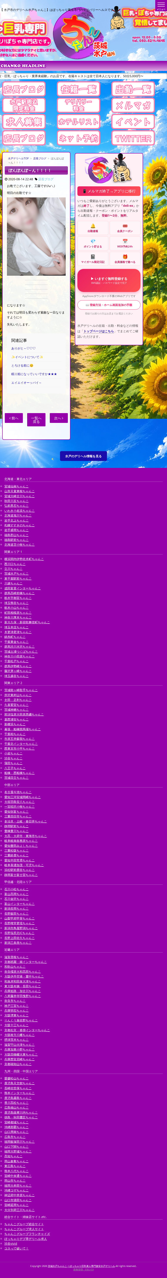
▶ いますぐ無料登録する (109, 280)
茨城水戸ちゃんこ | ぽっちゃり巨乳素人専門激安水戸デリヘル (81, 1266)
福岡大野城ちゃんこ (18, 1151)
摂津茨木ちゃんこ (16, 1040)
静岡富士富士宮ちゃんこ (21, 875)
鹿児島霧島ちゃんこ (18, 1098)
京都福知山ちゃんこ (18, 1064)
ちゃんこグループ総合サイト (24, 1224)
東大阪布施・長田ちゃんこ (22, 986)
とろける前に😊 (22, 365)
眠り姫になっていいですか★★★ (34, 374)
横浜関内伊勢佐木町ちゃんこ (24, 559)
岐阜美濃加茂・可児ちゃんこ (24, 865)
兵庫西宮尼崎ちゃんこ (19, 1059)
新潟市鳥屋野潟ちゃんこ (21, 928)
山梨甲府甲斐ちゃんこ (19, 918)
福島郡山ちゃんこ (16, 535)
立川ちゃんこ (13, 569)
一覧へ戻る (36, 420)
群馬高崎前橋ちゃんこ (19, 593)
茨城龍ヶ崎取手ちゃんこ (21, 690)
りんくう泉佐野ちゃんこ (21, 1020)
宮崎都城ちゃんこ (16, 1122)
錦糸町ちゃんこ (15, 637)
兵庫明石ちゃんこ (16, 1010)
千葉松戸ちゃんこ (16, 661)
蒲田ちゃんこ (13, 763)
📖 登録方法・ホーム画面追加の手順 (109, 305)
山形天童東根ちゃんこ (19, 491)
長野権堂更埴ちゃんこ (19, 923)
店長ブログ (39, 158)
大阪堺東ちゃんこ (16, 1015)
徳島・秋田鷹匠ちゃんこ (21, 1117)
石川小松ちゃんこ (16, 889)
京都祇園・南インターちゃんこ (25, 962)
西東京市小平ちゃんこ (19, 748)
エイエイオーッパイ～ (26, 382)
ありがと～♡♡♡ (23, 348)
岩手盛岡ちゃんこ (16, 530)
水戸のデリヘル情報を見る (83, 456)
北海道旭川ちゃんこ (18, 515)
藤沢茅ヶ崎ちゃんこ (18, 671)
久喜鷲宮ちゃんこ (16, 705)
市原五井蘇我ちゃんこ (19, 739)
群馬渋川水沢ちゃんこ (19, 646)
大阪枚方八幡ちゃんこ (19, 1035)
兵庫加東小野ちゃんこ (19, 1049)
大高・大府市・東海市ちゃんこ (25, 836)
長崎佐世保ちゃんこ (18, 1088)
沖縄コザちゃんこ (16, 1190)
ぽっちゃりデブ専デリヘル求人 (25, 1239)
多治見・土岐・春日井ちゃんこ (25, 821)
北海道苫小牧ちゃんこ (19, 544)
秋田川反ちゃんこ (16, 501)
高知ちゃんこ (13, 1156)
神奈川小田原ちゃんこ (19, 656)
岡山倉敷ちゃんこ (16, 1161)
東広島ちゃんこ (15, 1166)
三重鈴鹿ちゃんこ (16, 855)
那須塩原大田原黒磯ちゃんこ (24, 714)
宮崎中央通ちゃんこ (18, 1176)
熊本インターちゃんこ (19, 1093)
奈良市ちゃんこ (15, 1001)
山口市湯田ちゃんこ (18, 1200)
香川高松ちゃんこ (16, 1103)
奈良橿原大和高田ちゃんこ (22, 971)
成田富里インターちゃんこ (22, 588)
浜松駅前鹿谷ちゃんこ (19, 870)
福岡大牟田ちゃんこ (18, 1185)
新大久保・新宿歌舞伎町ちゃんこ (27, 622)
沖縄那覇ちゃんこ (16, 1127)
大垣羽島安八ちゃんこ (19, 802)
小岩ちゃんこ (13, 753)
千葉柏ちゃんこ (15, 734)
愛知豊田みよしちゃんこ (21, 846)
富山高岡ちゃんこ (16, 894)
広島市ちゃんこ (15, 1137)
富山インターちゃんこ (19, 904)
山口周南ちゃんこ (16, 1132)
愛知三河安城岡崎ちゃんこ (22, 797)
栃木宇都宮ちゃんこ (18, 598)
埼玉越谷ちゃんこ (16, 676)
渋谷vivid (10, 1243)
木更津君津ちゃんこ (18, 632)
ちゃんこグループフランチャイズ (27, 1234)
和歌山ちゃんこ (15, 966)
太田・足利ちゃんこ (18, 700)
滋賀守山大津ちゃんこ (19, 1045)
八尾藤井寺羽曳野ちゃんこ (22, 996)
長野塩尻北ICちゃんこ (19, 933)
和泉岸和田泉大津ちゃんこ (22, 981)
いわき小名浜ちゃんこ (19, 511)
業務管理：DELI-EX (83, 1269)
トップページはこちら (99, 331)
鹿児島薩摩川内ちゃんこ (21, 1112)
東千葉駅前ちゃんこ (18, 578)
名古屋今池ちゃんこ (18, 792)
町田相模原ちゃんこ (18, 613)
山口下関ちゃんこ (16, 1147)
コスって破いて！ (16, 1248)
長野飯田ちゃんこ (16, 913)
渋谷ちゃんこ (13, 758)
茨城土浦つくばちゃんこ (21, 651)
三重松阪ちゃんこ (16, 850)
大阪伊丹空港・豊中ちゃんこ (24, 976)
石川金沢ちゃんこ (16, 899)
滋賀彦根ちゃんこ (16, 957)
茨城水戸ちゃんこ (16, 573)
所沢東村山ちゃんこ (18, 695)
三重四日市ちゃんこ (18, 816)
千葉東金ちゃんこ (16, 642)
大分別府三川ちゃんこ (19, 1210)
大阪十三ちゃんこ (16, 1025)
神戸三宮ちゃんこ (16, 1006)
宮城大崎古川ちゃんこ (19, 496)
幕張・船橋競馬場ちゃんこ (22, 729)
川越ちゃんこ (13, 583)
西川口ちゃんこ (15, 564)
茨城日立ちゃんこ (16, 778)
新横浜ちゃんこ (15, 724)
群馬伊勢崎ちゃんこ (18, 666)
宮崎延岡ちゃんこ (16, 1205)
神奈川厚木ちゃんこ (18, 617)
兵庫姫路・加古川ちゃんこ (22, 991)
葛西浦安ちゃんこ (16, 719)
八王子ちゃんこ (15, 768)
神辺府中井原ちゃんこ (19, 1195)
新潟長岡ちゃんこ (16, 908)
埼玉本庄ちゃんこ (16, 627)
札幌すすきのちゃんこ (19, 525)
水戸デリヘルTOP (18, 158)
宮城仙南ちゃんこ (16, 486)
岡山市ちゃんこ (15, 1180)
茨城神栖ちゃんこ (16, 709)
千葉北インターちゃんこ (21, 744)
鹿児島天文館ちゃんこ (19, 1083)
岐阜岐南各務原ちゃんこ (21, 841)
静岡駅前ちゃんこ (16, 826)
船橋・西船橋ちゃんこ (19, 773)
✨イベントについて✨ (27, 357)
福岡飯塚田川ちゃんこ (19, 1142)
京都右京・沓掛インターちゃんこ (27, 1030)
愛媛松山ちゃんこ (16, 1078)
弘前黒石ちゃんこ (16, 506)
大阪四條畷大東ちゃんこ (21, 1054)
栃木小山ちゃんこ (16, 608)
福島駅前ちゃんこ (16, 540)
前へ (14, 418)
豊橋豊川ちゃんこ (16, 831)
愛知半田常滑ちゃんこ (19, 860)
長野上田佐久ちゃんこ (19, 938)
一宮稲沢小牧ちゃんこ (19, 806)
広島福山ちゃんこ (16, 1107)
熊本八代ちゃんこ (16, 1171)
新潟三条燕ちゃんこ (18, 943)
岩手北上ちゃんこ (16, 520)
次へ (58, 418)
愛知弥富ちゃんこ (16, 811)
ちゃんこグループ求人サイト (24, 1229)
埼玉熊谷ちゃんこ (16, 603)
